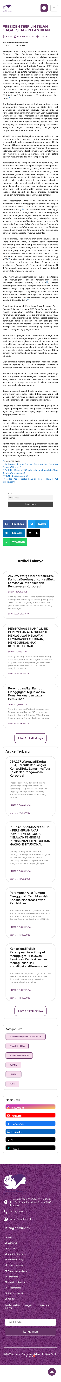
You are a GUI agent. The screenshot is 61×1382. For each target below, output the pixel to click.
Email (10, 493)
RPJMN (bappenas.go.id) (16, 476)
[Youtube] (8, 1115)
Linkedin (16, 1132)
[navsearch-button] (41, 8)
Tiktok (15, 1148)
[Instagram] (8, 1107)
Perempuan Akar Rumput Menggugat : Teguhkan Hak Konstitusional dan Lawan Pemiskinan (27, 693)
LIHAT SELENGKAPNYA (18, 614)
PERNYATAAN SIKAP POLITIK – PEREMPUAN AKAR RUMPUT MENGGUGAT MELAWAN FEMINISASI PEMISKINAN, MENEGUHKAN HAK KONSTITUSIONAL (29, 637)
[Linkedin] (8, 1132)
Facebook (18, 1124)
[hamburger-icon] (54, 8)
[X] (8, 1140)
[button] (15, 524)
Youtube (16, 1115)
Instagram (17, 1107)
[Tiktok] (8, 1148)
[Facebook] (8, 1124)
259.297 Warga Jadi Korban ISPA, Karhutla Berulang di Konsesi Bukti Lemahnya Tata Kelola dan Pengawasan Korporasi (31, 581)
